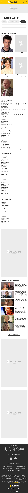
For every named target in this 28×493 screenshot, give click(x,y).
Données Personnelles (6, 478)
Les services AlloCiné (9, 479)
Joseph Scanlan (5, 218)
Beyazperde (6, 468)
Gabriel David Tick (5, 159)
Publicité (23, 475)
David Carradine (5, 126)
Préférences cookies (21, 476)
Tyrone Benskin (5, 112)
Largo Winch (11, 17)
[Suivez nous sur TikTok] (18, 449)
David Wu (3, 202)
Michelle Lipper (5, 121)
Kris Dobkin (4, 168)
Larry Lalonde (4, 171)
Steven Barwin (4, 193)
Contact (3, 475)
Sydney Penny (7, 74)
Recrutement (17, 475)
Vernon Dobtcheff (5, 130)
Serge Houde (7, 96)
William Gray (4, 156)
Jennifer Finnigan (5, 116)
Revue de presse (15, 478)
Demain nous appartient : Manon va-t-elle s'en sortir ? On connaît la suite (21, 301)
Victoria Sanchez (5, 135)
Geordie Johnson (21, 74)
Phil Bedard (4, 174)
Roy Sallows (4, 178)
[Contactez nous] (22, 449)
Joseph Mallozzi (5, 162)
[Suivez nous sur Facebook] (6, 449)
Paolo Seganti (7, 52)
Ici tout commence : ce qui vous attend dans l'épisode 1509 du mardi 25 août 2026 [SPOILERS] (21, 317)
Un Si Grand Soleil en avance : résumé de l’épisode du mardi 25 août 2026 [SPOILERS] (20, 326)
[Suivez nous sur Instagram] (14, 449)
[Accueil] (12, 2)
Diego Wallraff (21, 52)
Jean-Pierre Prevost (6, 215)
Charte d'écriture (23, 478)
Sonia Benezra (4, 106)
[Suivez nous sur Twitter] (10, 449)
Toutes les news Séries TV (14, 334)
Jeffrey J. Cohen (5, 184)
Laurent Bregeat (5, 211)
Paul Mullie (3, 190)
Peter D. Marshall (5, 221)
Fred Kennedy (4, 187)
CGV (6, 476)
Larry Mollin (4, 165)
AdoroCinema (19, 468)
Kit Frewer (3, 181)
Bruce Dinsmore (5, 144)
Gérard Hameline (5, 205)
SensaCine (19, 466)
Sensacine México (12, 470)
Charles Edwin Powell (6, 100)
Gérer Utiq (17, 479)
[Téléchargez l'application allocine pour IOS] (12, 458)
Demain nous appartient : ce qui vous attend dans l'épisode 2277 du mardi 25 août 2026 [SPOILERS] (21, 293)
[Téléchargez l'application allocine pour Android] (16, 458)
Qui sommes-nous (10, 475)
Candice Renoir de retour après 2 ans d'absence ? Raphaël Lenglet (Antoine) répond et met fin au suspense (21, 285)
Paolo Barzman (4, 208)
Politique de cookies (12, 476)
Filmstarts (5, 466)
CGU (2, 476)
